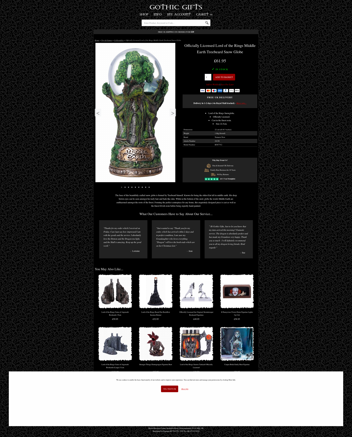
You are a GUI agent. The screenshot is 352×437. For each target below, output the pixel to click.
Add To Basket (224, 77)
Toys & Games (106, 40)
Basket (204, 14)
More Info (184, 389)
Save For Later (227, 84)
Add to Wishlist (212, 84)
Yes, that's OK (169, 389)
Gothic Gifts (176, 7)
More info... (241, 103)
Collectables (119, 40)
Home (97, 40)
